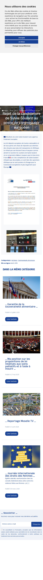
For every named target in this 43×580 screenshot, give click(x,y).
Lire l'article (12, 319)
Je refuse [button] (21, 42)
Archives (14, 260)
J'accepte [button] (21, 38)
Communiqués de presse (26, 260)
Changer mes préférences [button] (21, 46)
